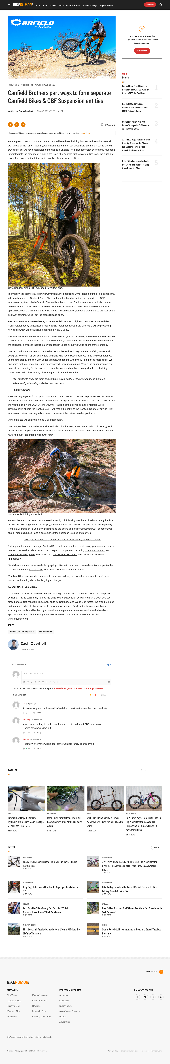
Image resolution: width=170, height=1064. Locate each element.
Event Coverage (90, 5)
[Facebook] (136, 996)
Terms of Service (157, 1051)
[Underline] (31, 682)
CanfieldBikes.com (18, 618)
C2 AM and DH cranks (65, 554)
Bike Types (12, 995)
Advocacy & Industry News (22, 631)
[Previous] (142, 769)
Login (108, 665)
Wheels (105, 903)
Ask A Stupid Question (69, 1011)
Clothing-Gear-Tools (41, 1016)
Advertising (64, 1022)
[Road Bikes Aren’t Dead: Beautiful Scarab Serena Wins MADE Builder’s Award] (65, 798)
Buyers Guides (106, 5)
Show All (156, 847)
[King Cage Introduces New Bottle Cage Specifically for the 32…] (14, 887)
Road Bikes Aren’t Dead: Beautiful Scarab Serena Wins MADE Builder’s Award (135, 107)
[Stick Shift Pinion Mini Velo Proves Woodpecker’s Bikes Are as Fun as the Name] (105, 798)
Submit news (65, 1006)
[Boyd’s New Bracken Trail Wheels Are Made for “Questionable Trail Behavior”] (93, 908)
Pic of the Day (13, 1006)
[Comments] (102, 125)
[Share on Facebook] (10, 124)
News (10, 813)
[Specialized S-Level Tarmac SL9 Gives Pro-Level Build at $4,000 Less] (14, 861)
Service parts (36, 569)
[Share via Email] (23, 124)
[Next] (146, 769)
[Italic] (28, 682)
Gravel (53, 5)
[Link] (54, 682)
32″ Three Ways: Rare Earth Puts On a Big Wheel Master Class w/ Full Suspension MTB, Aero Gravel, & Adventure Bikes (129, 865)
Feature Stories (73, 5)
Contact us (64, 1000)
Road (45, 5)
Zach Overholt (26, 111)
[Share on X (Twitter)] (16, 124)
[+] (61, 682)
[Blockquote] (46, 682)
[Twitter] (144, 996)
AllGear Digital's (27, 1037)
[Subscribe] (160, 996)
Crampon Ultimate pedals (21, 554)
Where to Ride (13, 1011)
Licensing (144, 1051)
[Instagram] (152, 996)
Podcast (63, 1016)
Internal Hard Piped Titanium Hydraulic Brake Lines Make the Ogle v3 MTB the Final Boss (135, 89)
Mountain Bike (45, 631)
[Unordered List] (43, 682)
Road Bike (51, 813)
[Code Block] (50, 682)
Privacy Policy (113, 1051)
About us (63, 995)
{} (57, 682)
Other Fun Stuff (39, 1000)
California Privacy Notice (130, 1051)
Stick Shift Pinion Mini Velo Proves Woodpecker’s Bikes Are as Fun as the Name (135, 125)
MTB (38, 5)
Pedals (26, 903)
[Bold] (24, 682)
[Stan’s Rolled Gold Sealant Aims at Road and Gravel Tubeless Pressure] (93, 929)
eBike (61, 5)
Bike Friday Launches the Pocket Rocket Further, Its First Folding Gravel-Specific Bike (136, 164)
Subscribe (150, 4)
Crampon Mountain (95, 550)
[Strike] (35, 682)
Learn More (85, 133)
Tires (104, 925)
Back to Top (151, 972)
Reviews (36, 1006)
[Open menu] (9, 5)
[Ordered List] (39, 682)
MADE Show (131, 813)
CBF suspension (53, 419)
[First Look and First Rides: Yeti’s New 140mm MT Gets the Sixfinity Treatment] (14, 929)
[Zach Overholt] (13, 645)
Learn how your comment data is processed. (79, 688)
